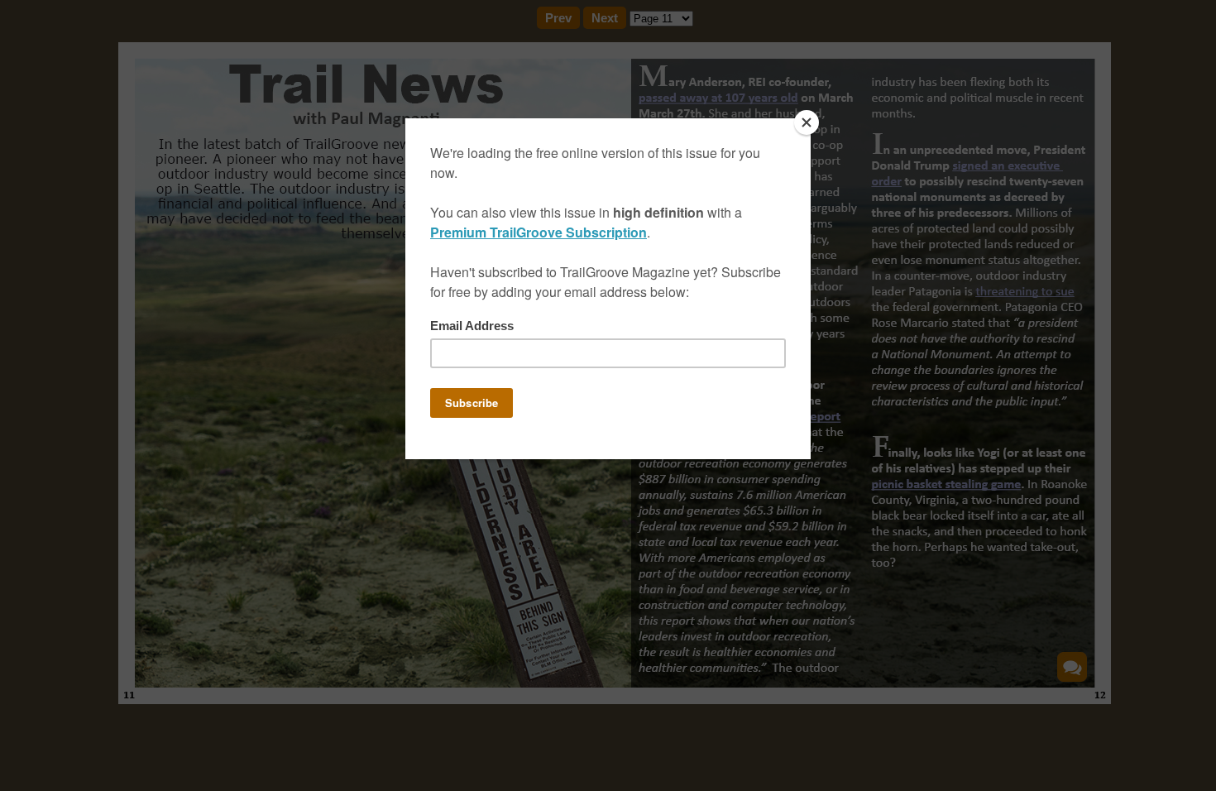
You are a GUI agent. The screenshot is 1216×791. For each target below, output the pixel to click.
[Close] (806, 122)
